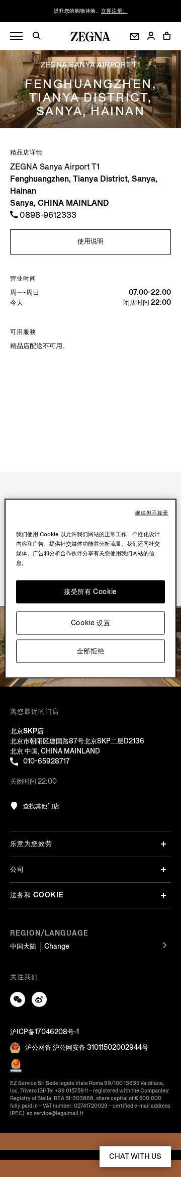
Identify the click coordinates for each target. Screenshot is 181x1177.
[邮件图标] (134, 36)
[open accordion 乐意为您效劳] (163, 844)
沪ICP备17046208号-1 (44, 1032)
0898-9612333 (47, 215)
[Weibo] (39, 999)
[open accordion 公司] (163, 869)
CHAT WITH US (135, 1156)
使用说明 (90, 241)
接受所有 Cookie (90, 592)
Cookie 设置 (91, 623)
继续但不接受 (151, 513)
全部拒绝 (91, 651)
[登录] (151, 36)
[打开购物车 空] (167, 36)
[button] (40, 37)
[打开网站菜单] (16, 36)
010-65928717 (46, 761)
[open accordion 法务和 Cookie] (163, 895)
